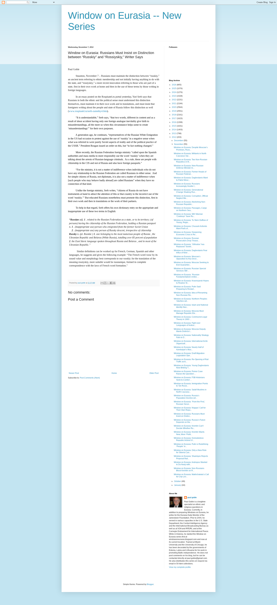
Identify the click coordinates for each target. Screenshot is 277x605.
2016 (174, 122)
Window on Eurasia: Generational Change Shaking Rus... (188, 191)
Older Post (154, 373)
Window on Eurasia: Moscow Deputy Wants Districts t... (190, 330)
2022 (174, 100)
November (179, 144)
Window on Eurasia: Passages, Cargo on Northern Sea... (190, 209)
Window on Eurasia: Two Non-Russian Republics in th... (190, 160)
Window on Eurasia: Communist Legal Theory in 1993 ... (190, 318)
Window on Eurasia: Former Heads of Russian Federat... (190, 173)
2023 (174, 96)
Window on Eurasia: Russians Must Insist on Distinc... (189, 415)
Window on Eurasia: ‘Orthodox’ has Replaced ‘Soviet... (189, 245)
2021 (174, 103)
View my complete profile (180, 567)
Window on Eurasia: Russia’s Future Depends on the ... (189, 421)
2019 (174, 111)
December (179, 140)
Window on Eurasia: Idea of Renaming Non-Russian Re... (190, 294)
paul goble (192, 497)
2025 (174, 88)
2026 (174, 85)
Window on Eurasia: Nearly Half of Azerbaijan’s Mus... (189, 348)
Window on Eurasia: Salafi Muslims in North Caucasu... (190, 391)
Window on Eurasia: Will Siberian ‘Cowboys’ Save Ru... (188, 215)
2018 (174, 115)
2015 (174, 126)
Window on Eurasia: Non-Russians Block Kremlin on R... (189, 469)
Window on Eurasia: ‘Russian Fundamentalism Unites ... (186, 275)
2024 (174, 92)
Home (114, 373)
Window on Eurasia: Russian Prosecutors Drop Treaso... (186, 239)
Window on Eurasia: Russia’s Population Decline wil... (186, 396)
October (177, 481)
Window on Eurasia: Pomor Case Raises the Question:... (188, 372)
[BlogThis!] (105, 283)
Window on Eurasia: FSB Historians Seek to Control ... (189, 378)
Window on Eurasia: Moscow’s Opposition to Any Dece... (187, 257)
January (178, 485)
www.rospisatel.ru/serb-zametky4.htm (88, 111)
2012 (174, 137)
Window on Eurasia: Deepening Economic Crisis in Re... (187, 233)
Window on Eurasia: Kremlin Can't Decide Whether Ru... (188, 427)
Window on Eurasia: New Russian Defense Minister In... (188, 167)
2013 (174, 133)
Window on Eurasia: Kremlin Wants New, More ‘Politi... (189, 433)
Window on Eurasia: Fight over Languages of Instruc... (187, 324)
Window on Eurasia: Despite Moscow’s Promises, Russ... (191, 148)
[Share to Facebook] (111, 283)
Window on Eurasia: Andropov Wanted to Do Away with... (190, 463)
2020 (174, 107)
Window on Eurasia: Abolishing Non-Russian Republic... (190, 203)
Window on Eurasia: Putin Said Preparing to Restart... (187, 288)
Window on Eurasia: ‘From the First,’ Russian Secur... (189, 403)
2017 (174, 118)
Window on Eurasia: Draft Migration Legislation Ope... (189, 354)
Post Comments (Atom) (90, 378)
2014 (174, 129)
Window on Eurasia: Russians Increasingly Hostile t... (187, 185)
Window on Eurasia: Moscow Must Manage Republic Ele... (189, 312)
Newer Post (74, 373)
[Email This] (102, 283)
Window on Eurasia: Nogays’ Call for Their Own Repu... (190, 409)
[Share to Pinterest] (114, 283)
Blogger (150, 584)
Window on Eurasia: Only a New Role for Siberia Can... (190, 451)
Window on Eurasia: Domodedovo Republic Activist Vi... (189, 439)
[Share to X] (108, 283)
